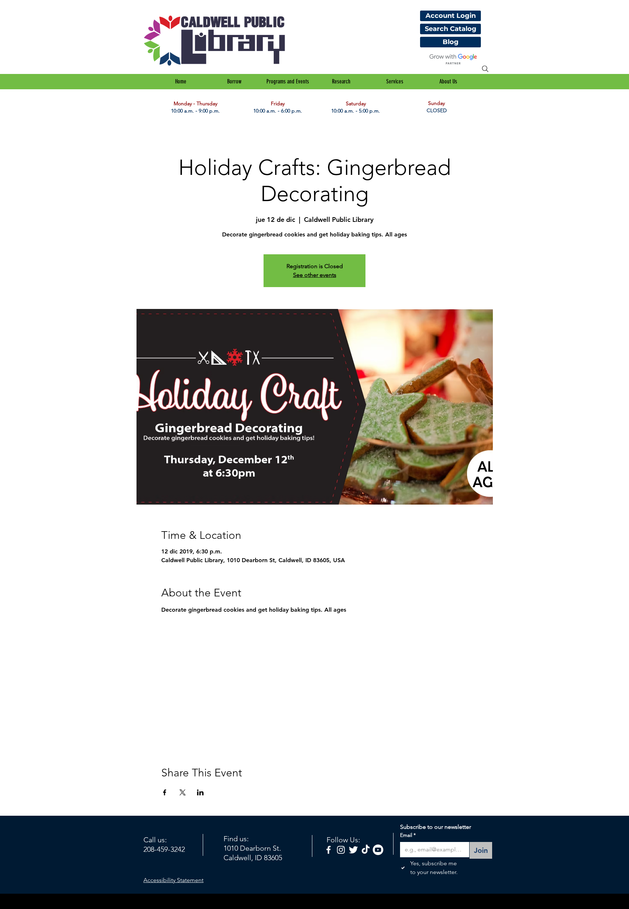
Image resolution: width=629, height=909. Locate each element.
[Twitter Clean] (353, 850)
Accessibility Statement (173, 880)
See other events (314, 274)
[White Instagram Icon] (341, 850)
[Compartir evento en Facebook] (164, 792)
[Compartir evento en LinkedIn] (200, 792)
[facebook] (328, 850)
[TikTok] (365, 850)
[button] (234, 81)
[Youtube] (378, 850)
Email (408, 835)
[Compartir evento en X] (182, 792)
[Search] (485, 69)
